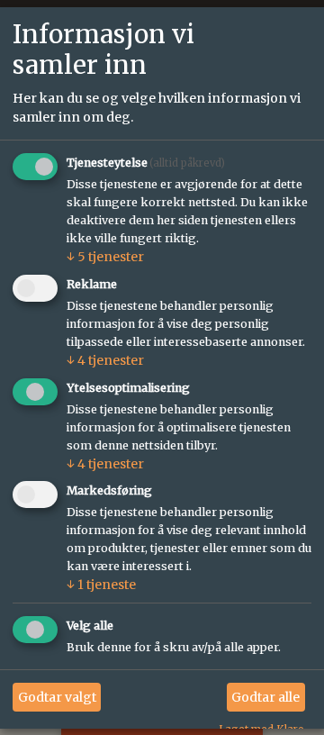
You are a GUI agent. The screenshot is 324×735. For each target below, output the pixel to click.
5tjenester (105, 257)
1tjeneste (101, 585)
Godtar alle (265, 697)
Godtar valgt (57, 697)
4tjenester (105, 360)
